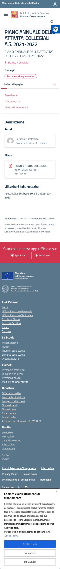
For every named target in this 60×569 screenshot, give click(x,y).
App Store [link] (19, 255)
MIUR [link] (5, 307)
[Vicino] (56, 491)
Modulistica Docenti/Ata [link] (15, 382)
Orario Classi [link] (9, 409)
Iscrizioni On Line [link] (11, 323)
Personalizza (30, 553)
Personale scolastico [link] (13, 370)
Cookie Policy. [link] (11, 535)
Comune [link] (6, 331)
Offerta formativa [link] (11, 393)
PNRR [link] (5, 459)
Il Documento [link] (12, 101)
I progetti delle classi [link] (13, 401)
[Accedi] (55, 4)
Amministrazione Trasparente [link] (19, 468)
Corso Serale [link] (9, 413)
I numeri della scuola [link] (13, 351)
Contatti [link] (6, 455)
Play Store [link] (44, 255)
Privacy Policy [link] (10, 474)
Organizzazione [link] (10, 359)
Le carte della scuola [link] (13, 355)
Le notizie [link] (7, 432)
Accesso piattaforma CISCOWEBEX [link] (21, 421)
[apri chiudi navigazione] (6, 15)
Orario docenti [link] (10, 405)
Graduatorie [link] (8, 448)
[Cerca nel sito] (52, 22)
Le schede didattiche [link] (13, 397)
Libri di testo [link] (9, 417)
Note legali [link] (46, 480)
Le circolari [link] (8, 436)
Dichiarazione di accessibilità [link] (18, 480)
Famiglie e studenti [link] (12, 374)
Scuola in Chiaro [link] (11, 319)
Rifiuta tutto (30, 562)
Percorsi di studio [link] (11, 378)
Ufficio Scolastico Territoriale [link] (17, 315)
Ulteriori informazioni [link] (16, 107)
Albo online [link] (8, 444)
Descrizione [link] (11, 95)
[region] (30, 528)
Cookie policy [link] (30, 474)
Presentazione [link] (10, 343)
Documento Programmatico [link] (20, 76)
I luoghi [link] (6, 347)
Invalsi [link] (5, 327)
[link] (55, 29)
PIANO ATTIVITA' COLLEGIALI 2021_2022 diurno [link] (30, 168)
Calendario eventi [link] (11, 440)
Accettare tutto (30, 544)
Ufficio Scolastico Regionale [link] (17, 311)
